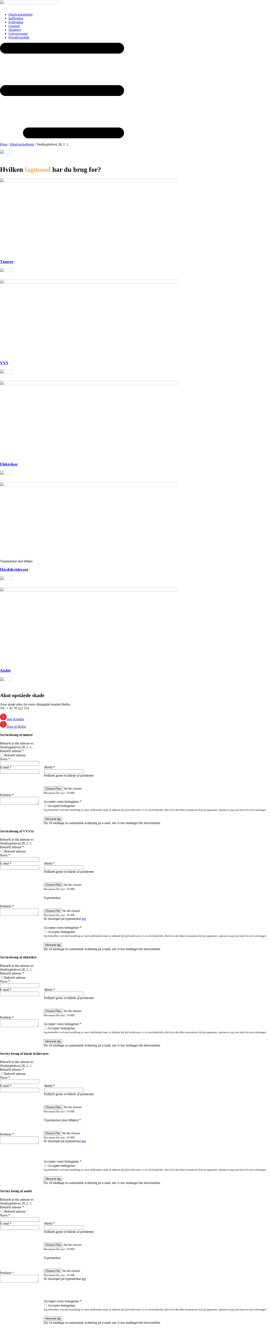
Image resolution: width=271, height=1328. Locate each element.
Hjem (3, 144)
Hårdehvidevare (14, 569)
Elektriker (9, 464)
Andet (5, 670)
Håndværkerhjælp (22, 144)
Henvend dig (53, 819)
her (84, 918)
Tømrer (6, 261)
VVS (4, 363)
